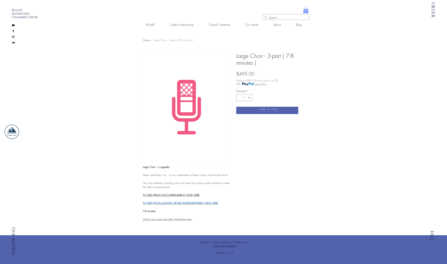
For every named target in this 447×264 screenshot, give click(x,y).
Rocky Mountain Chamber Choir (25, 13)
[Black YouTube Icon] (13, 25)
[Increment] (249, 97)
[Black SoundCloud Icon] (13, 42)
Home (146, 40)
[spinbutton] (244, 97)
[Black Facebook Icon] (13, 31)
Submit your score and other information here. (167, 219)
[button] (306, 9)
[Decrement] (239, 97)
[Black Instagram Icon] (13, 36)
